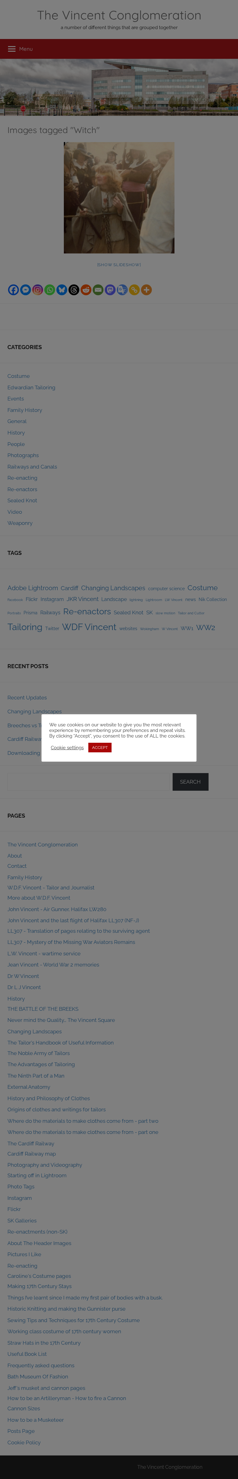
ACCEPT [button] (100, 747)
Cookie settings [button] (67, 747)
